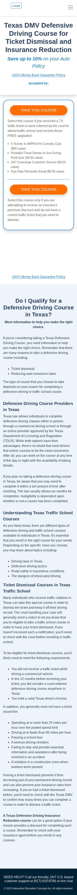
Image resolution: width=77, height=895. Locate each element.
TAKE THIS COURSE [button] (38, 110)
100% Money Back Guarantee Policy (38, 75)
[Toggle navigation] (70, 7)
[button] (2, 91)
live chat (67, 881)
